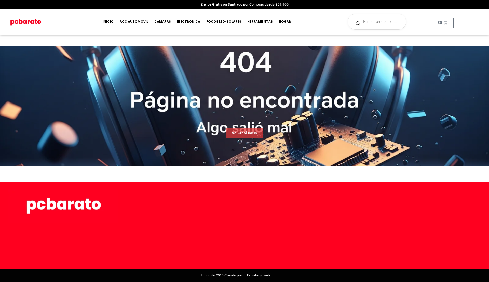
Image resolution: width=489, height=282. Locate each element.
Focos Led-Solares (223, 21)
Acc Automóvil (134, 21)
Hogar (285, 21)
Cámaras (162, 21)
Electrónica (188, 21)
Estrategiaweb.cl (260, 275)
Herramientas (260, 21)
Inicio (108, 21)
